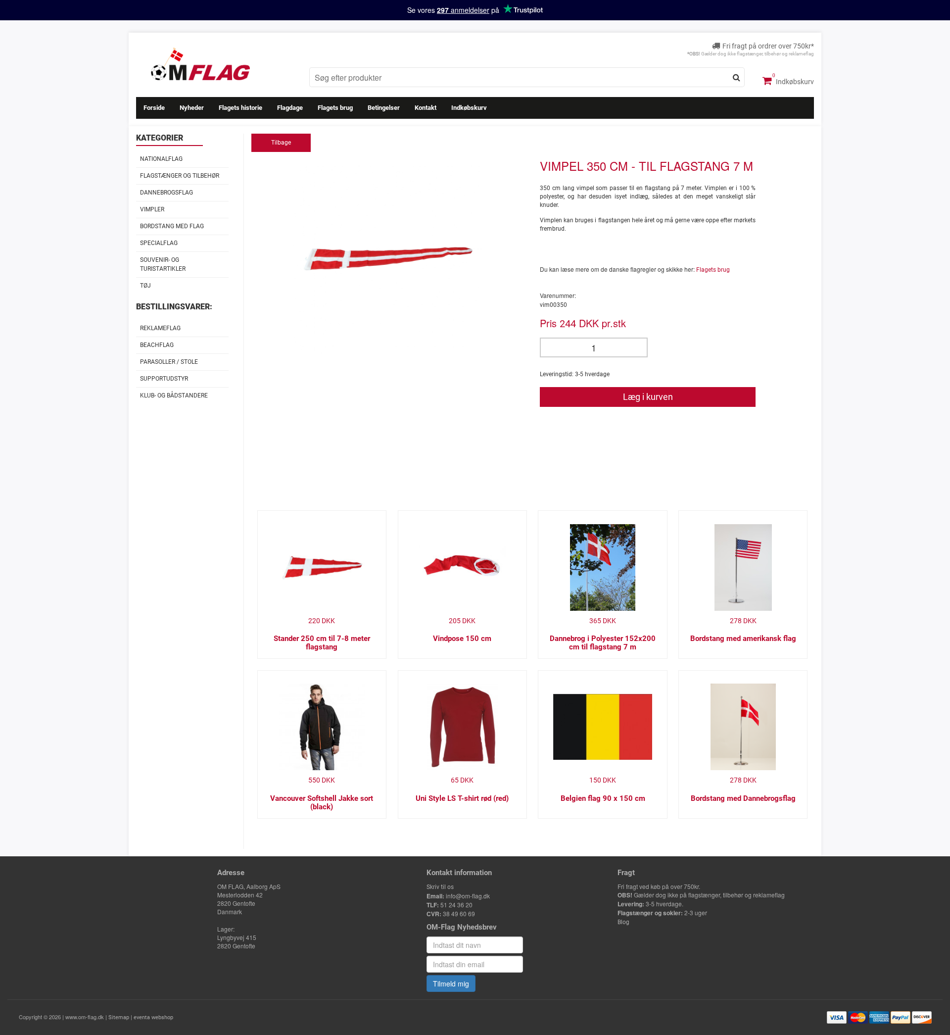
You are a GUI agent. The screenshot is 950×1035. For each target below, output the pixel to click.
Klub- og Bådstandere (174, 395)
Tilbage (281, 142)
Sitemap (118, 1017)
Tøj (145, 285)
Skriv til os (440, 887)
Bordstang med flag (172, 226)
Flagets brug (335, 107)
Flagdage (290, 107)
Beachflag (157, 345)
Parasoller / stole (169, 361)
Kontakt (425, 107)
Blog (623, 922)
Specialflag (159, 243)
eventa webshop (153, 1017)
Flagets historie (240, 107)
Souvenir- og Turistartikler (163, 264)
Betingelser (384, 107)
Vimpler (152, 209)
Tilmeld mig (451, 983)
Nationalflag (161, 158)
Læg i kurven (648, 397)
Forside (154, 107)
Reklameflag (160, 328)
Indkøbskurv (794, 82)
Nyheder (192, 107)
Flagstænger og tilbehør (179, 175)
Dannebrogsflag (166, 192)
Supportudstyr (164, 378)
